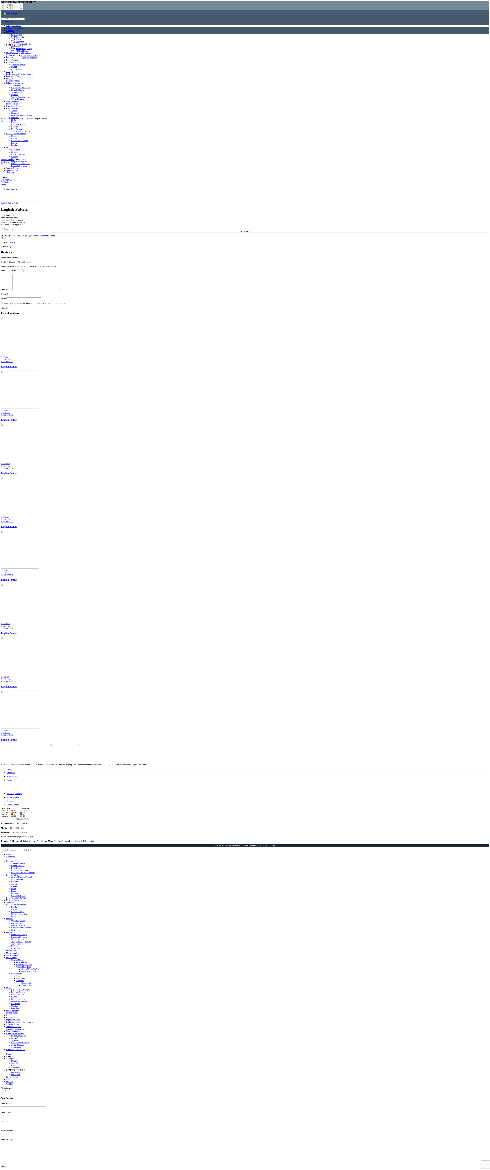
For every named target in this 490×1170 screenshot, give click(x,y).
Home (4, 118)
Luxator (14, 882)
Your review (7, 289)
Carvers (14, 997)
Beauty (14, 1065)
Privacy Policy (13, 776)
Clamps (14, 909)
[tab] (247, 242)
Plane (18, 976)
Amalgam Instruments (15, 28)
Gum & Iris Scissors (19, 925)
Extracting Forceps (14, 118)
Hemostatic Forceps (19, 935)
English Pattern (28, 118)
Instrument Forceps (19, 937)
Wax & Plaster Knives (20, 1043)
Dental (14, 1061)
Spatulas (14, 1040)
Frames (14, 916)
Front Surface (26, 985)
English (10, 5)
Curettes (14, 1006)
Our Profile (15, 1072)
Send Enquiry (245, 231)
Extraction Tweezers (19, 870)
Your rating (6, 271)
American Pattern (18, 863)
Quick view (5, 359)
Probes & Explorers (19, 992)
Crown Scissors (17, 923)
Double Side (26, 983)
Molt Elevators (17, 879)
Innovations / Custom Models (23, 872)
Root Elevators (13, 797)
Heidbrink (15, 893)
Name (4, 294)
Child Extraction (17, 866)
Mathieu (14, 946)
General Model (17, 960)
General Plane (22, 962)
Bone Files (15, 1008)
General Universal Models (21, 877)
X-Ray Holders (17, 1045)
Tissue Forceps (17, 944)
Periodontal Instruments (20, 990)
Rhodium (20, 981)
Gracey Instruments (19, 161)
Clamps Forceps (17, 912)
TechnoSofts (270, 845)
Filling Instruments (18, 159)
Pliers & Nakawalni (19, 1036)
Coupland (15, 886)
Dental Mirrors (13, 805)
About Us (11, 773)
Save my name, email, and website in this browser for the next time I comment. (36, 303)
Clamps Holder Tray (19, 914)
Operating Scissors (18, 921)
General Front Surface (30, 969)
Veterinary (15, 1068)
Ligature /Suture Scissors (21, 928)
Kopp (13, 891)
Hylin (13, 889)
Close (3, 1090)
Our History (16, 1075)
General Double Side (29, 971)
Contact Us (11, 780)
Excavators (15, 1004)
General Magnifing (24, 964)
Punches (14, 907)
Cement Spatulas (18, 999)
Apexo (14, 884)
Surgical (14, 1063)
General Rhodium (23, 967)
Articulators (16, 1047)
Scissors (10, 801)
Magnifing (20, 978)
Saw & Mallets (17, 1038)
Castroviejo (15, 930)
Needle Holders (17, 939)
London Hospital (18, 895)
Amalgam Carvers (13, 26)
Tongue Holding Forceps (21, 941)
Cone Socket (16, 974)
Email (4, 299)
